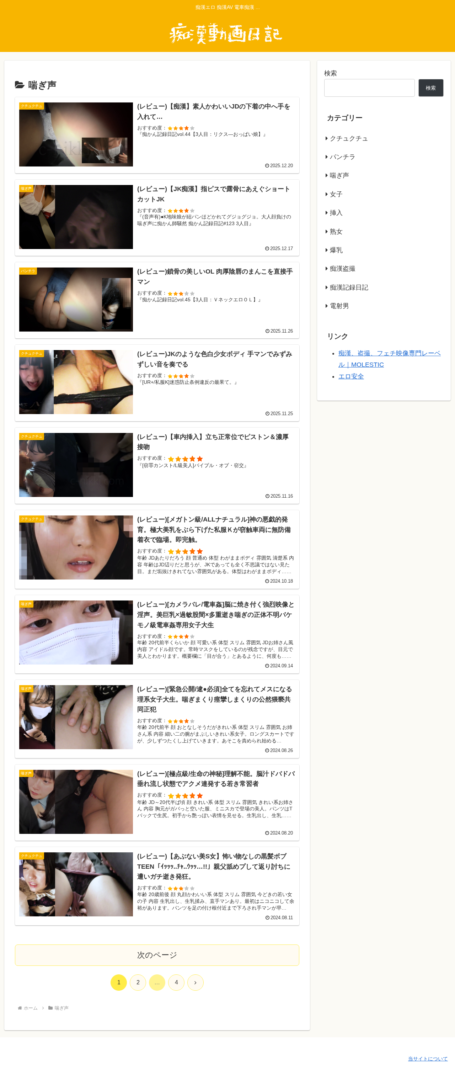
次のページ (157, 955)
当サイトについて (428, 1059)
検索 (330, 73)
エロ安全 (351, 376)
